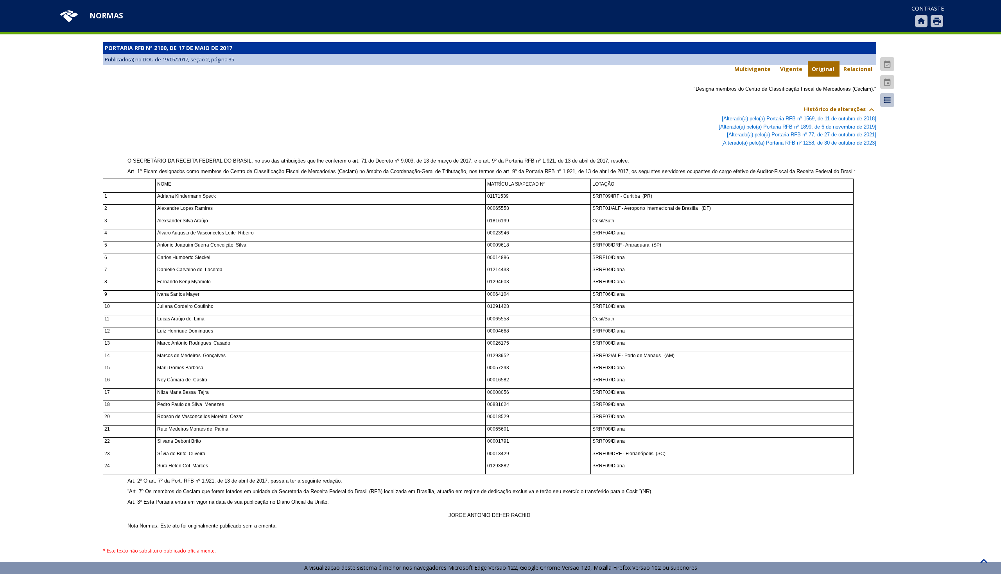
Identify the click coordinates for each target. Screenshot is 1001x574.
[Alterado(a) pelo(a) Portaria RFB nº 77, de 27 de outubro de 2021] (801, 135)
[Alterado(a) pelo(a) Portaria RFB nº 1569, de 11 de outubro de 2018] (799, 119)
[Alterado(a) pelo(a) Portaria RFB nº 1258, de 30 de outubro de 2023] (798, 143)
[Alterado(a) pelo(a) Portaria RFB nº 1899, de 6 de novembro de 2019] (797, 127)
